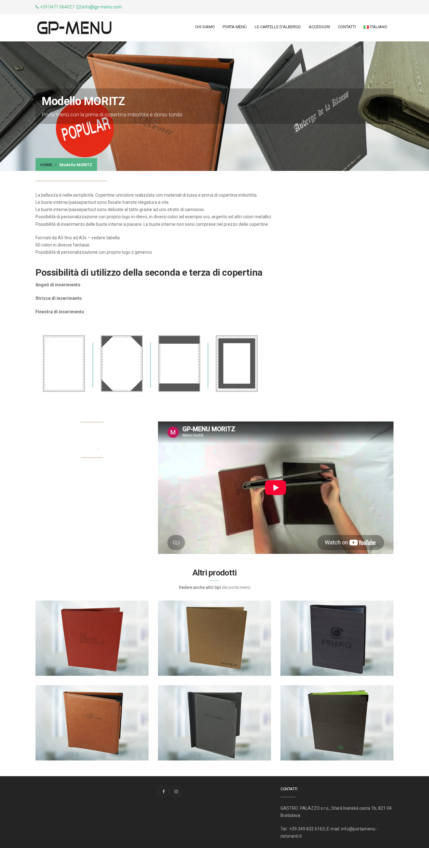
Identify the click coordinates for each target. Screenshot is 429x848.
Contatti (347, 26)
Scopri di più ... (65, 665)
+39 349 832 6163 (307, 828)
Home (46, 164)
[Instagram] (176, 791)
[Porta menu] (74, 28)
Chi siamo (205, 26)
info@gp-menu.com (102, 6)
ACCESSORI (319, 26)
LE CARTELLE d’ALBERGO (278, 26)
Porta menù (235, 26)
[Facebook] (163, 791)
